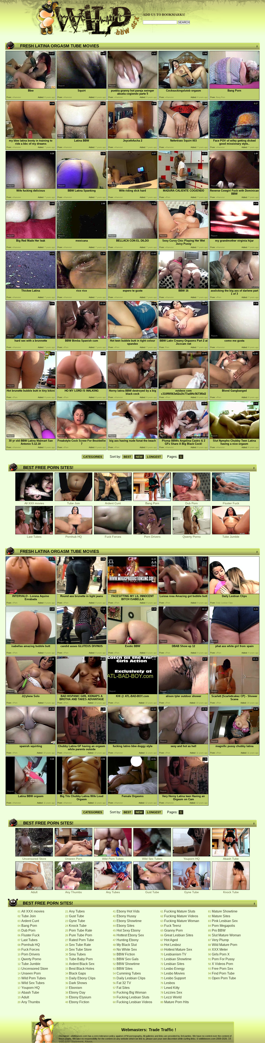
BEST (127, 456)
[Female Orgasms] (132, 793)
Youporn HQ (191, 858)
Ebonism (75, 987)
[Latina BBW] (81, 137)
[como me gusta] (234, 337)
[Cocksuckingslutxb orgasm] (183, 87)
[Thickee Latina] (30, 287)
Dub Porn (191, 503)
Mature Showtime (224, 911)
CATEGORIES (92, 456)
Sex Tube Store (80, 949)
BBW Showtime (128, 964)
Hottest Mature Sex (178, 949)
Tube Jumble (230, 536)
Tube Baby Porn (81, 959)
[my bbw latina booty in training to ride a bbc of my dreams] (30, 137)
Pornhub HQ (73, 536)
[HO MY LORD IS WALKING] (81, 387)
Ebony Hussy (126, 916)
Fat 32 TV (124, 983)
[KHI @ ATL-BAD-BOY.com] (132, 693)
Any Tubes (113, 892)
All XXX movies (34, 503)
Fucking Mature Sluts (179, 911)
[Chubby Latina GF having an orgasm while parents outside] (81, 743)
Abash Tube (231, 858)
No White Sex (127, 949)
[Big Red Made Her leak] (30, 237)
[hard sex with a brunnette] (30, 337)
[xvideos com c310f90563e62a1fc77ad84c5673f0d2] (183, 387)
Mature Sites (221, 916)
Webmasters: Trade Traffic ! (148, 1029)
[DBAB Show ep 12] (183, 643)
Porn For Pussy (223, 959)
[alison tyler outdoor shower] (183, 693)
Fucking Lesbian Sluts (133, 997)
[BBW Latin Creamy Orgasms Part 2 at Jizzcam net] (183, 337)
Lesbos (169, 983)
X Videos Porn (222, 964)
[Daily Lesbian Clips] (234, 593)
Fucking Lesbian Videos (134, 1002)
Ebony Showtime (129, 921)
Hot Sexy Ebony (128, 930)
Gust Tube (152, 892)
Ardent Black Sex (81, 964)
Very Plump (220, 940)
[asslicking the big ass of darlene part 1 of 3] (234, 287)
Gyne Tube (191, 892)
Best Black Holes (81, 968)
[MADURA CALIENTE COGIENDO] (183, 187)
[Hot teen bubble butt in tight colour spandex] (132, 337)
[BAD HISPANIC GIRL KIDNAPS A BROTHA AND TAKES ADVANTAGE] (81, 693)
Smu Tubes (77, 954)
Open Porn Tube (224, 978)
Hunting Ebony (128, 940)
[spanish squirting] (30, 743)
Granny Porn (173, 930)
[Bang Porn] (234, 87)
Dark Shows (78, 983)
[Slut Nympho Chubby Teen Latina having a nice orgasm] (234, 437)
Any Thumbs (73, 892)
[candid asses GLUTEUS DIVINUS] (81, 643)
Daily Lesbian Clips (131, 978)
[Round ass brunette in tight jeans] (81, 593)
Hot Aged (171, 940)
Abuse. (89, 1041)
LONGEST (154, 456)
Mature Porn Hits (176, 1002)
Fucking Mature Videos (181, 916)
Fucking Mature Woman (181, 921)
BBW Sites (124, 968)
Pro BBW (218, 930)
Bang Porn (152, 503)
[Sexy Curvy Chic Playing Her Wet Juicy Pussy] (183, 237)
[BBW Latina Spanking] (81, 187)
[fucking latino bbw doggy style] (132, 743)
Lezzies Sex (173, 992)
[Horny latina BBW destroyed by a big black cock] (132, 387)
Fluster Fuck (231, 503)
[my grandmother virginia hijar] (234, 237)
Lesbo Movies (174, 973)
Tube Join (73, 503)
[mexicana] (81, 237)
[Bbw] (30, 87)
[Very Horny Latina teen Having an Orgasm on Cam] (183, 793)
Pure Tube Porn (80, 935)
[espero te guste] (132, 287)
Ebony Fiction (79, 1002)
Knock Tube (231, 892)
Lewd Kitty (171, 987)
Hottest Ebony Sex (130, 935)
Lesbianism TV (175, 954)
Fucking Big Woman (131, 992)
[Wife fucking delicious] (30, 187)
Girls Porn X (221, 954)
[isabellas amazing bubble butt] (30, 643)
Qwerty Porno (192, 536)
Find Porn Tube (223, 973)
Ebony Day (77, 992)
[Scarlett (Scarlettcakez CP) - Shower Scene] (234, 693)
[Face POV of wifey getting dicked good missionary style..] (234, 137)
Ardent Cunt (113, 503)
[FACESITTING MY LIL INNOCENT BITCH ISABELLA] (132, 593)
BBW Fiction (126, 954)
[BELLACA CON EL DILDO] (132, 237)
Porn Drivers (152, 536)
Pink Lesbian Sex (225, 921)
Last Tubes (34, 536)
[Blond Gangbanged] (234, 387)
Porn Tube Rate (80, 930)
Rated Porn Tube (81, 940)
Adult (34, 892)
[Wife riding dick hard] (132, 187)
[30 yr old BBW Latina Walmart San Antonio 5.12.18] (30, 437)
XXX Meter (220, 949)
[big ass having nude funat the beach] (132, 437)
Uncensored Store (34, 858)
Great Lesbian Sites (178, 935)
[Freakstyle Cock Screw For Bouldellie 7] (81, 437)
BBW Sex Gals (128, 959)
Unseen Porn (73, 858)
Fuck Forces (113, 536)
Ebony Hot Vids (128, 911)
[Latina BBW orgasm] (30, 793)
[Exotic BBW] (132, 643)
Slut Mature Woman (226, 935)
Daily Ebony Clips (82, 978)
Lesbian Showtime (178, 959)
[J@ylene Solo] (30, 693)
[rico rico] (81, 287)
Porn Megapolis (223, 925)
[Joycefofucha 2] (132, 137)
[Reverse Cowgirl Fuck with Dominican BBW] (234, 187)
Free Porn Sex (222, 968)
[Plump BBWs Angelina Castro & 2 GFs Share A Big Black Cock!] (183, 437)
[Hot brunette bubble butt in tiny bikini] (30, 387)
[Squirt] (81, 87)
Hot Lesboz (172, 945)
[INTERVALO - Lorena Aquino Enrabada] (30, 593)
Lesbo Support (175, 978)
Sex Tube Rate (80, 945)
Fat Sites (123, 987)
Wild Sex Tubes (152, 858)
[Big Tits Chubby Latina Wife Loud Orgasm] (81, 793)
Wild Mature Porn (224, 945)
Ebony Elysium (80, 997)
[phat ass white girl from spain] (234, 643)
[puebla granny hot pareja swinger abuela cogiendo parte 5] (132, 87)
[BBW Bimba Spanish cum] (81, 337)
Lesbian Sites (174, 964)
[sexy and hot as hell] (183, 743)
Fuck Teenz (172, 925)
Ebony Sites (125, 925)
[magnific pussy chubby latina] (234, 743)
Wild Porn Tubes (113, 858)
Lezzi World (173, 997)
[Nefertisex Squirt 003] (183, 137)
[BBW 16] (183, 287)
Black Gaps (77, 973)
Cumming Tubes (129, 973)
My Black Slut (127, 945)
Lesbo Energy (174, 968)
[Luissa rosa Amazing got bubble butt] (183, 593)
